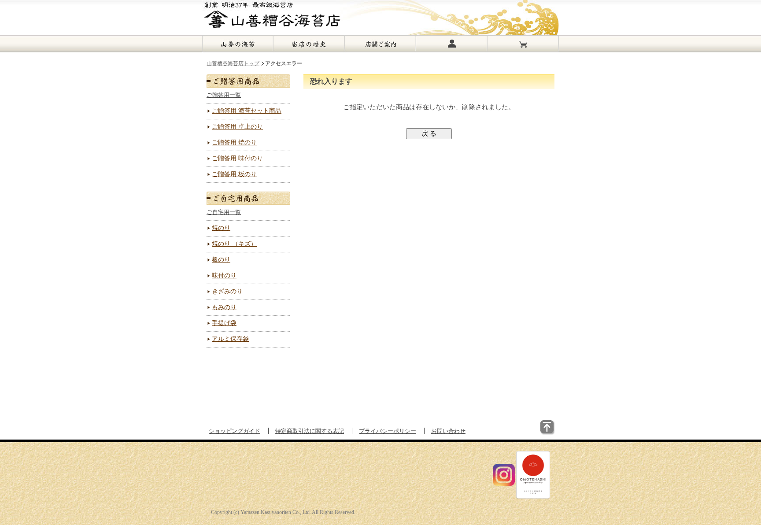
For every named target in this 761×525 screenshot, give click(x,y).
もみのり (224, 307)
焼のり (221, 228)
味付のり (224, 275)
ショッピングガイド (234, 431)
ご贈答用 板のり (234, 174)
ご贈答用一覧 (224, 95)
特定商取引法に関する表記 (309, 431)
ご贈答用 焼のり (234, 142)
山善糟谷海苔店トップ (233, 63)
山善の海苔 (237, 43)
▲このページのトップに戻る (526, 433)
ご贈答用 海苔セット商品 (246, 110)
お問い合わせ (448, 431)
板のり (221, 259)
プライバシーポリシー (387, 431)
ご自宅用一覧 (224, 212)
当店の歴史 (309, 43)
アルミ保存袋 (230, 339)
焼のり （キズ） (234, 243)
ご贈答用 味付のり (237, 158)
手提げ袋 (224, 323)
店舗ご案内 (380, 43)
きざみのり (227, 291)
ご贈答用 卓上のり (237, 126)
